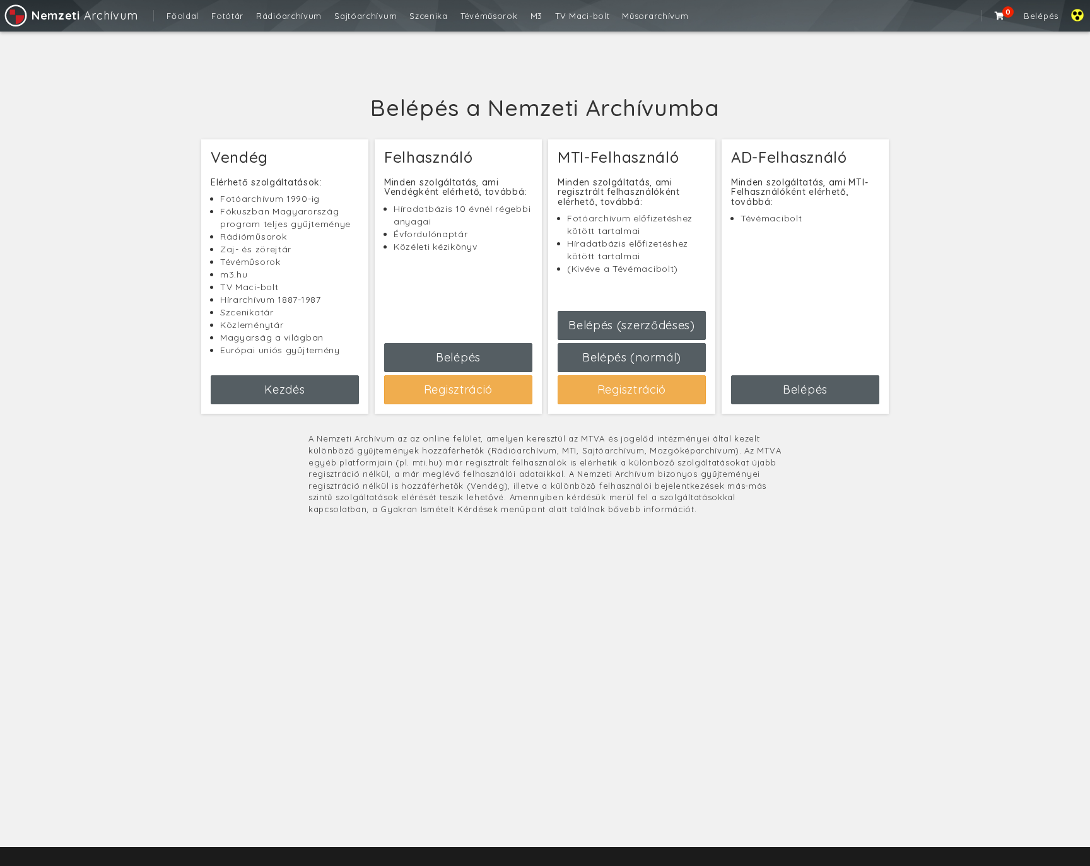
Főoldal (183, 16)
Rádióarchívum (289, 16)
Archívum (85, 15)
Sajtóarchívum (365, 16)
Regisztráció (458, 389)
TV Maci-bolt (582, 16)
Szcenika (428, 16)
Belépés (1041, 16)
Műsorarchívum (655, 16)
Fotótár (227, 16)
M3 (536, 16)
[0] (1000, 16)
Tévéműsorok (489, 16)
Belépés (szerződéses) (631, 325)
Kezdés (284, 389)
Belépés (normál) (631, 357)
